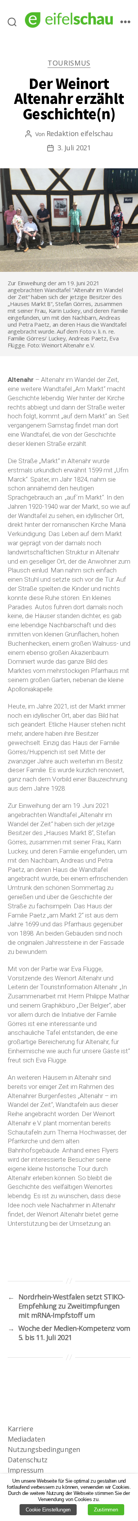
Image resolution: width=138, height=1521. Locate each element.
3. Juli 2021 (74, 147)
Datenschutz (28, 1459)
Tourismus (69, 63)
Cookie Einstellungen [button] (48, 1510)
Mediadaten (26, 1439)
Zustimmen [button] (106, 1510)
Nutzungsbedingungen (44, 1449)
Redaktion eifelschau (79, 133)
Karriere (20, 1428)
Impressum (26, 1470)
